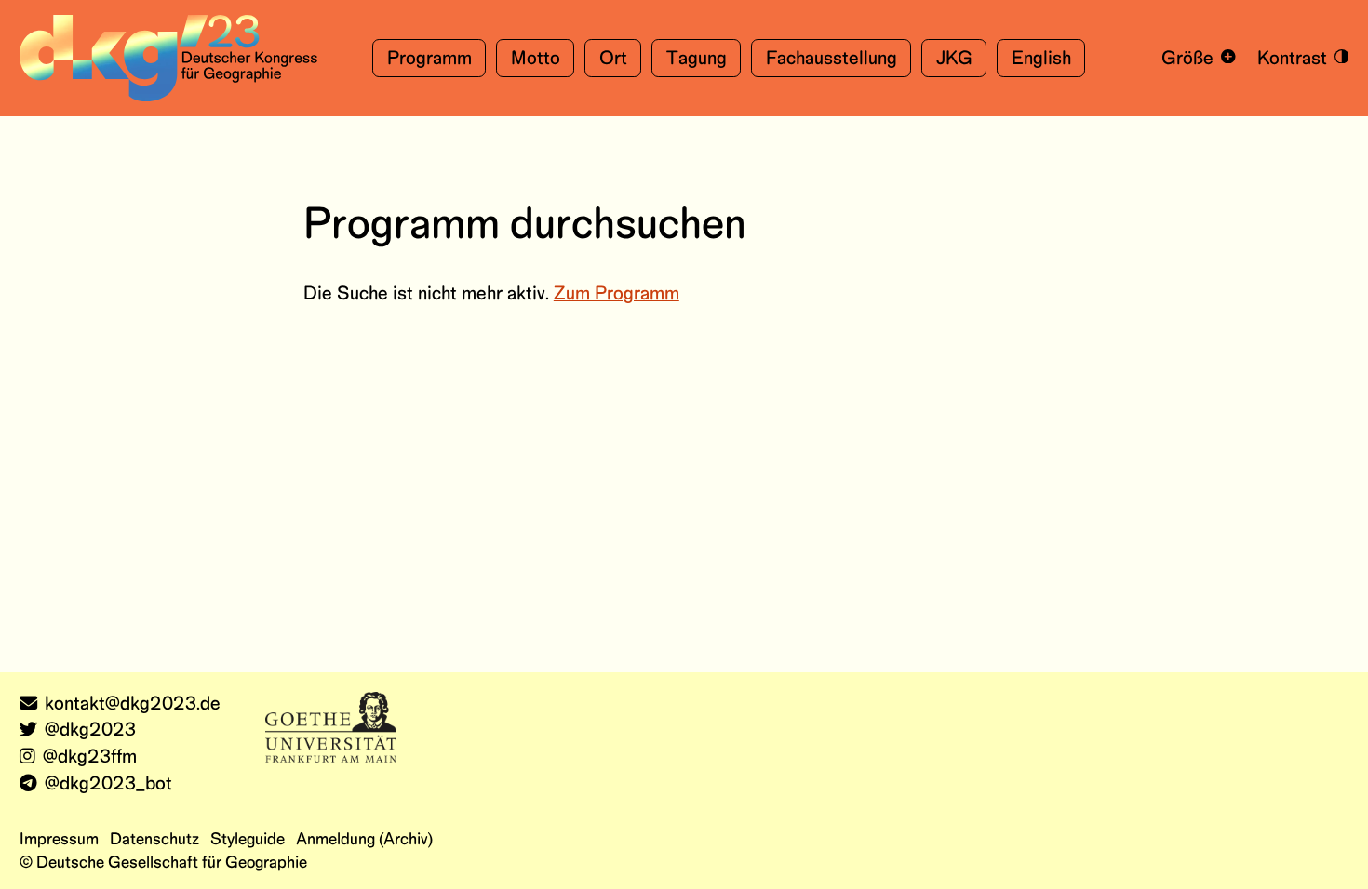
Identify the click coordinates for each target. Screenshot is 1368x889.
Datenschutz (154, 839)
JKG (954, 59)
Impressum (59, 839)
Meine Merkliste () (985, 144)
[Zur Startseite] (168, 58)
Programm (429, 59)
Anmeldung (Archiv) (364, 839)
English (1041, 59)
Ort (613, 59)
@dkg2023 (90, 730)
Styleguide (247, 839)
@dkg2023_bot (108, 784)
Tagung (696, 59)
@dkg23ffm (90, 757)
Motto (535, 59)
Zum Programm (616, 294)
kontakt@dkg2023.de (133, 704)
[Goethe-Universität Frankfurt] (330, 727)
